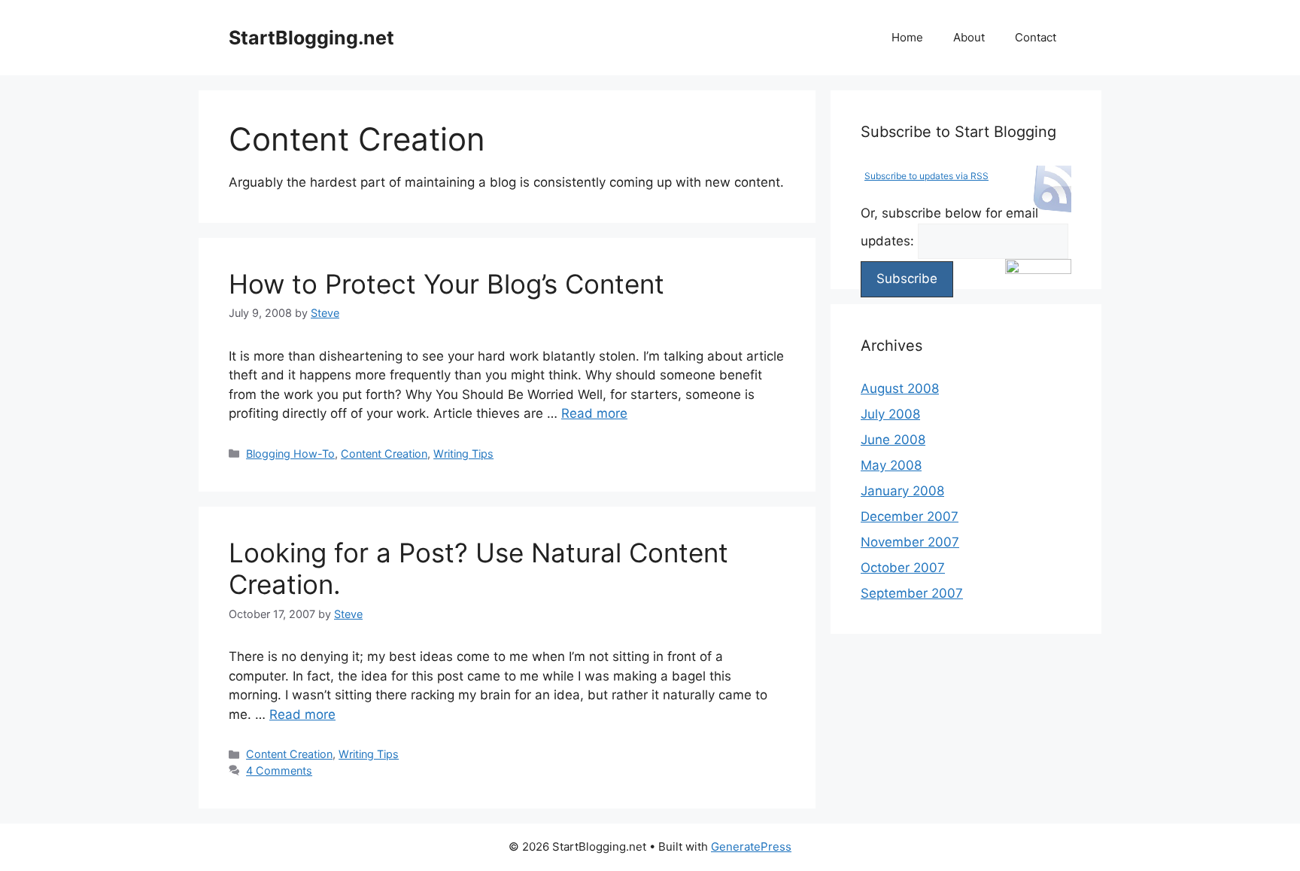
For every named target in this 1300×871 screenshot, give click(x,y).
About (969, 37)
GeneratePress (751, 846)
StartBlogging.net (311, 37)
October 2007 (903, 567)
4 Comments (279, 770)
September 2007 (912, 593)
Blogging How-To (290, 453)
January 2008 (902, 490)
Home (907, 37)
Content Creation (384, 453)
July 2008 (890, 414)
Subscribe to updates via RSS (926, 175)
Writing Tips (463, 453)
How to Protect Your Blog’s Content (446, 284)
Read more (594, 413)
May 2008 (891, 465)
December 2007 (909, 516)
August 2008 (900, 388)
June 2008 (893, 439)
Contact (1035, 37)
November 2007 (910, 542)
